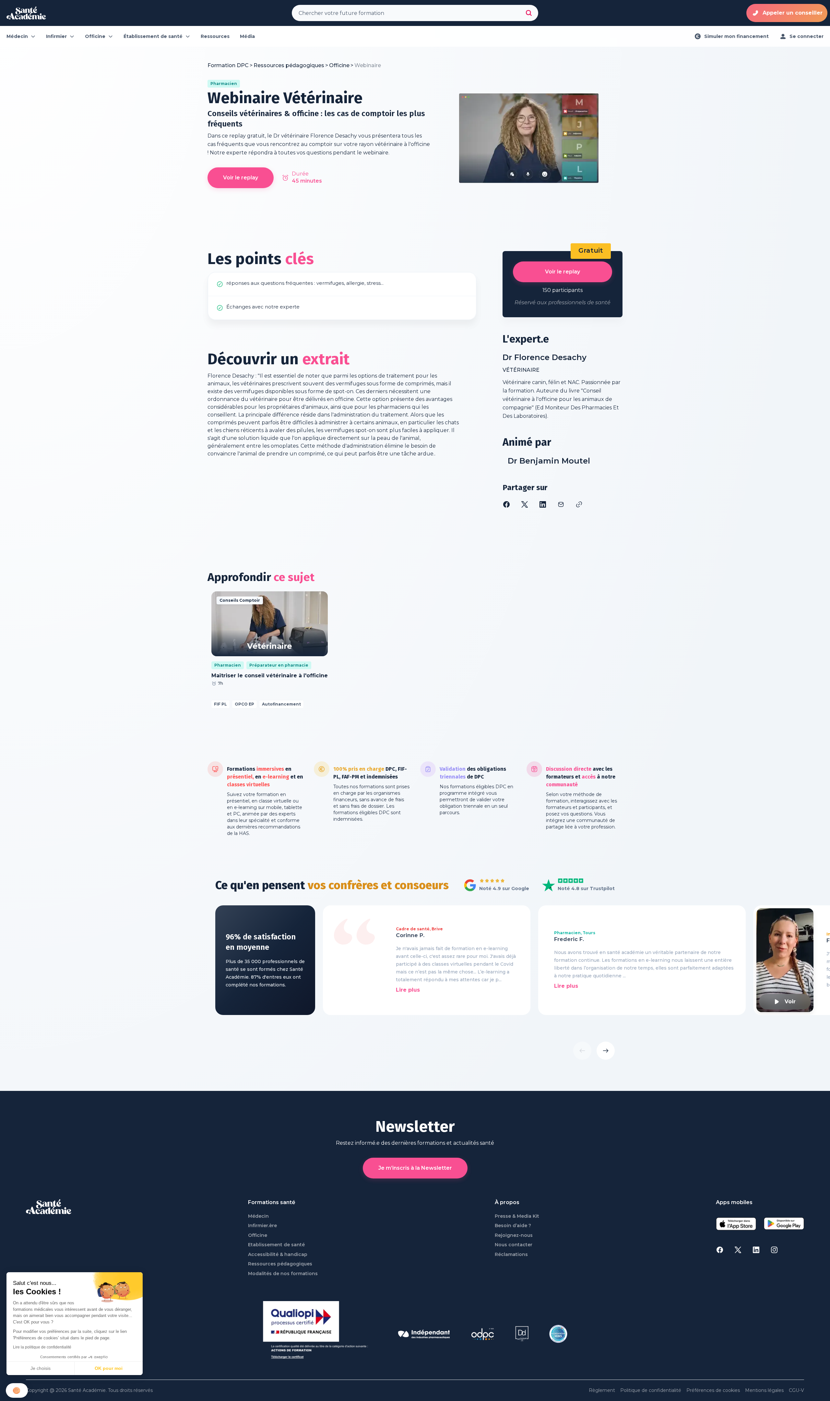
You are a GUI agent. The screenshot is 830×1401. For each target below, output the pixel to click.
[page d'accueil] (26, 12)
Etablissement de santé (276, 1245)
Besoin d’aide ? (513, 1225)
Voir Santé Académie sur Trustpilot (573, 885)
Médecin (258, 1216)
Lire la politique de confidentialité (42, 1347)
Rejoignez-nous (514, 1235)
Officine (257, 1235)
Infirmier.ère (262, 1225)
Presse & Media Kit (517, 1216)
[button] (17, 1390)
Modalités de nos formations (283, 1273)
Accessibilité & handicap (277, 1254)
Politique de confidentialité (650, 1390)
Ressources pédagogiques (280, 1264)
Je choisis (40, 1368)
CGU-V (796, 1390)
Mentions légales (764, 1390)
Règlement (602, 1390)
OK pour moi (109, 1368)
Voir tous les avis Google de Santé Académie (495, 885)
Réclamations (511, 1254)
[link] (367, 65)
